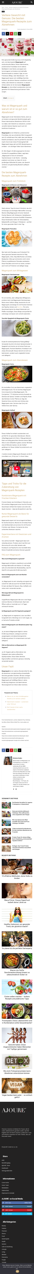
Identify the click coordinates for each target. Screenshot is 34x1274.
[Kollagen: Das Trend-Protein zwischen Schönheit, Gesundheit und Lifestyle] (6, 849)
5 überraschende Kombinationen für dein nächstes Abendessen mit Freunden (22, 830)
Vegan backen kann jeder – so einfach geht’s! (17, 1096)
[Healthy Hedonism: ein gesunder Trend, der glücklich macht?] (17, 914)
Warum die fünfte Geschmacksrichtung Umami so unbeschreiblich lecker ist (17, 972)
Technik (4, 1262)
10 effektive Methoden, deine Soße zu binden (17, 877)
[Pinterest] (11, 33)
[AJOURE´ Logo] (17, 2)
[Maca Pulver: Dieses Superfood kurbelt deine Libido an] (17, 890)
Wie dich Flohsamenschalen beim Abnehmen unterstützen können (17, 1072)
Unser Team (5, 1185)
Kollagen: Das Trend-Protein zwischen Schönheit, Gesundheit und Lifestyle (21, 847)
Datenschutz (5, 1190)
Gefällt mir (27, 1202)
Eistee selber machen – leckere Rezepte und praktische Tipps (17, 998)
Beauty (4, 1226)
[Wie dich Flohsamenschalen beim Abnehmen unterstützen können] (17, 1061)
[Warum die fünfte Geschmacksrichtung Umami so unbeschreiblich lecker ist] (17, 960)
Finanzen (4, 1231)
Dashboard (5, 1168)
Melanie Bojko (17, 758)
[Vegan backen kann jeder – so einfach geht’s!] (17, 1085)
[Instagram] (16, 788)
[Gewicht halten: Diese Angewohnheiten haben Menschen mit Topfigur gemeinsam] (17, 1035)
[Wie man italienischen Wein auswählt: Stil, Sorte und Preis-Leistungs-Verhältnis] (6, 822)
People (4, 1260)
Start (3, 7)
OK (17, 1271)
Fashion (4, 1228)
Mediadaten (5, 1188)
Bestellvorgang (6, 1163)
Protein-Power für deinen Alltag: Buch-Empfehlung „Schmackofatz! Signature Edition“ (22, 839)
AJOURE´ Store (6, 1165)
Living (3, 1252)
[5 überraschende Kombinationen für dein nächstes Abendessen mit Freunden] (6, 831)
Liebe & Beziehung (7, 1246)
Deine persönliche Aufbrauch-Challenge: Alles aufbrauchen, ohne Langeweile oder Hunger (20, 813)
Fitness (4, 1233)
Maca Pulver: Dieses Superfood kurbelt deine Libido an (17, 901)
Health (3, 1241)
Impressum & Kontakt (8, 1193)
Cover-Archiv (5, 1182)
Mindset (4, 1254)
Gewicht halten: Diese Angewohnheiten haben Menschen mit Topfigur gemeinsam (17, 1047)
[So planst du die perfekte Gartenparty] (17, 939)
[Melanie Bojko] (8, 773)
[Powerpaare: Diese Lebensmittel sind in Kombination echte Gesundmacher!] (17, 1011)
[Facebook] (3, 33)
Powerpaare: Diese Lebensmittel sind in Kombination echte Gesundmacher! (17, 1022)
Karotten (19, 307)
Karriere (4, 1244)
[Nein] (32, 1268)
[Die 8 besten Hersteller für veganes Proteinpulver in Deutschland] (6, 805)
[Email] (19, 33)
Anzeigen (10, 98)
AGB (3, 1160)
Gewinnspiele (5, 1239)
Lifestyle (4, 1249)
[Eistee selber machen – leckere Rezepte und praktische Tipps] (17, 987)
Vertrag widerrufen (7, 1171)
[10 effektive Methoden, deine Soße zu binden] (17, 866)
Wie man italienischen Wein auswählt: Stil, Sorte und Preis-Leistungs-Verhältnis (21, 821)
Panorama (5, 1257)
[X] (7, 33)
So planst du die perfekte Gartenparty (17, 948)
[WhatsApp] (15, 33)
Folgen (29, 1206)
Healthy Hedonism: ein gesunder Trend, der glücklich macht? (17, 925)
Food (6, 7)
